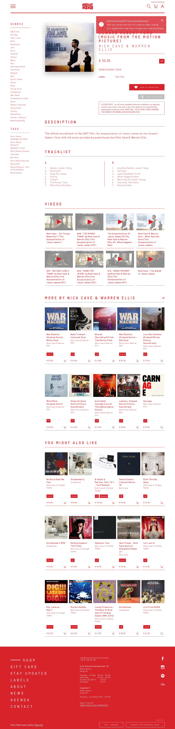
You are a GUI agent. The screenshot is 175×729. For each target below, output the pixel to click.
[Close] (162, 20)
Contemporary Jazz (19, 98)
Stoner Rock (16, 89)
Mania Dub (15, 164)
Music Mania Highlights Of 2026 (19, 137)
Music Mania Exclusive (16, 143)
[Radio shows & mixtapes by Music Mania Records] (162, 684)
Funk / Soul (16, 38)
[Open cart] (156, 6)
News (18, 693)
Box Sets (15, 157)
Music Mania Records (20, 160)
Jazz (13, 47)
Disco (13, 50)
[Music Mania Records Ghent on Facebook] (162, 658)
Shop (29, 660)
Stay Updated (29, 673)
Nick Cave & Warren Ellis (125, 47)
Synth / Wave (16, 79)
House (13, 82)
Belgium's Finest (18, 148)
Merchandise (16, 173)
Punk (13, 85)
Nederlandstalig (18, 120)
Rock (13, 41)
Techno (14, 57)
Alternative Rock (18, 66)
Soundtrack (16, 92)
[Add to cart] (65, 361)
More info (39, 725)
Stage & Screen (106, 69)
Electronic (15, 31)
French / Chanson (18, 117)
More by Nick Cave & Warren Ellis (90, 298)
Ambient (14, 54)
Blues (13, 60)
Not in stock (154, 96)
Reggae (14, 73)
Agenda (20, 699)
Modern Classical (18, 104)
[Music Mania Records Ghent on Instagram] (162, 667)
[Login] (162, 6)
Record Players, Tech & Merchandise (20, 168)
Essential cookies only (145, 724)
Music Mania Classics (20, 151)
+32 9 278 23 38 (88, 660)
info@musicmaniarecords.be (94, 658)
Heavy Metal (16, 108)
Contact (22, 706)
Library (14, 111)
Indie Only (15, 154)
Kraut (13, 101)
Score (118, 69)
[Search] (149, 6)
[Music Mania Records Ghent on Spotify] (162, 676)
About (19, 686)
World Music (16, 114)
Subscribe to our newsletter (94, 705)
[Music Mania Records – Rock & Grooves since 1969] (87, 6)
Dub (12, 76)
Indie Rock (15, 69)
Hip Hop (14, 35)
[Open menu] (13, 6)
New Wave (15, 95)
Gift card (24, 666)
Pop (12, 63)
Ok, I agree (111, 724)
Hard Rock (15, 44)
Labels (20, 680)
